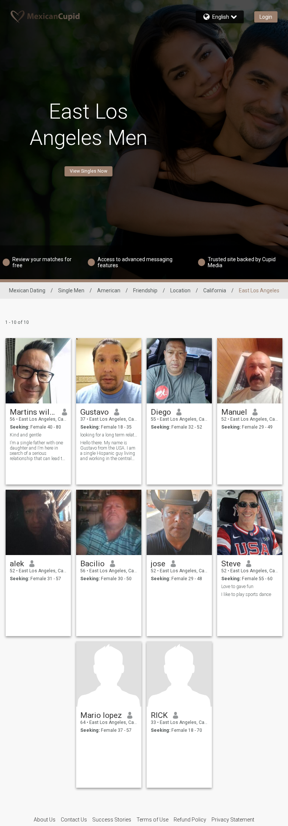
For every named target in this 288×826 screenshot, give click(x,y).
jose (158, 563)
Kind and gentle (25, 435)
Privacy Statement (233, 820)
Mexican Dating (27, 290)
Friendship (145, 290)
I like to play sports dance (246, 594)
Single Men (71, 290)
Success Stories (111, 820)
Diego (161, 412)
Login (266, 17)
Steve (231, 563)
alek (17, 563)
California (214, 290)
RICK (159, 715)
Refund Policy (190, 820)
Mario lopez (101, 715)
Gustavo (94, 412)
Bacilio (92, 563)
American (108, 290)
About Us (45, 820)
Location (180, 290)
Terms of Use (152, 820)
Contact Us (74, 820)
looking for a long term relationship (109, 435)
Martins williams (33, 412)
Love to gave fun (237, 586)
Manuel (234, 412)
